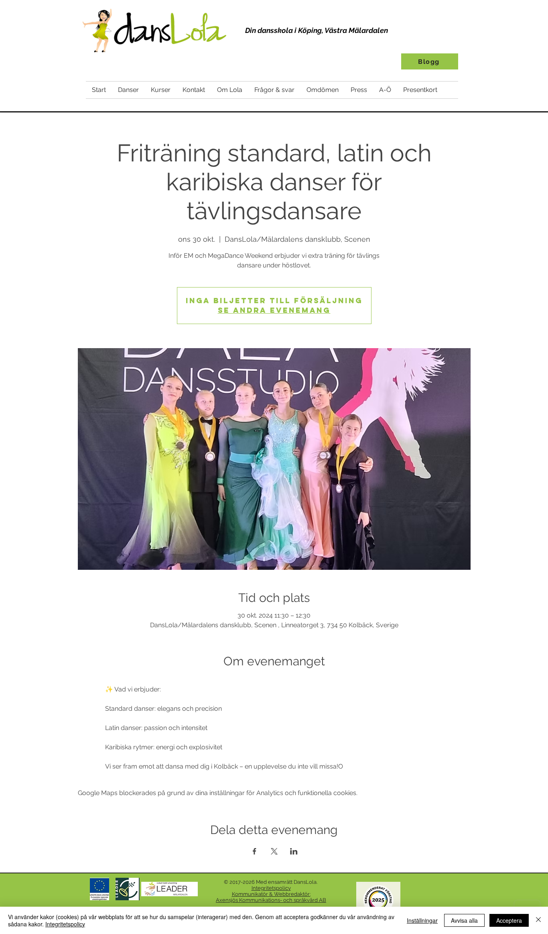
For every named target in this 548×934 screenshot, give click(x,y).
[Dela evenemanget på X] (274, 851)
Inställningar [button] (422, 920)
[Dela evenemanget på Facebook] (254, 851)
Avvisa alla (464, 920)
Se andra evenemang (274, 310)
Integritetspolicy (65, 924)
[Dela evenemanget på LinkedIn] (294, 851)
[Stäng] (538, 920)
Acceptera (509, 920)
